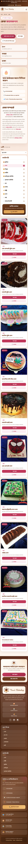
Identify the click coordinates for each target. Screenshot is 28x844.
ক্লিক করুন (18, 129)
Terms (14, 840)
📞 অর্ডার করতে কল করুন (8, 36)
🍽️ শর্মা (13, 198)
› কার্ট (4, 745)
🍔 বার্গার (13, 187)
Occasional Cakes (7, 640)
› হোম (4, 732)
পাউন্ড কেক (5, 553)
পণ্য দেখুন (20, 36)
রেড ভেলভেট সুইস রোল (8, 249)
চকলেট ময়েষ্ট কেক (7, 422)
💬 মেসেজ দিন (14, 679)
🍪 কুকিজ (13, 162)
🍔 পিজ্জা (13, 169)
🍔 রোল (13, 194)
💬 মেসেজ (14, 257)
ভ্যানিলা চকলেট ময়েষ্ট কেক (9, 596)
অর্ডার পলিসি (9, 127)
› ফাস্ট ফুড (5, 768)
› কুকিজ (5, 764)
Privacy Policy (9, 840)
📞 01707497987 (10, 5)
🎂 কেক (13, 166)
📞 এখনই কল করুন (14, 807)
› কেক (4, 757)
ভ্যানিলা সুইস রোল (7, 335)
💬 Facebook (18, 5)
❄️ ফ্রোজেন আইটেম (13, 180)
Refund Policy (19, 840)
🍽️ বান (13, 183)
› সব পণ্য (5, 735)
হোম (2, 14)
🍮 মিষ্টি (13, 190)
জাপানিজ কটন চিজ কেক (9, 379)
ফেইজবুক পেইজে (18, 138)
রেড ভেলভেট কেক (7, 466)
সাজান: (2, 150)
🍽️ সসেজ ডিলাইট (13, 201)
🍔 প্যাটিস (13, 173)
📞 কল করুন (14, 212)
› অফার (5, 738)
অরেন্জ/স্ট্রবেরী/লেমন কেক (10, 509)
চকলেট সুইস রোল (7, 292)
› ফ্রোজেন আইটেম (7, 771)
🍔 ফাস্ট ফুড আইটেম (13, 176)
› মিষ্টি (4, 761)
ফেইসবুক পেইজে (9, 115)
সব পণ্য (5, 14)
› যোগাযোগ (5, 742)
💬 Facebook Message (8, 41)
